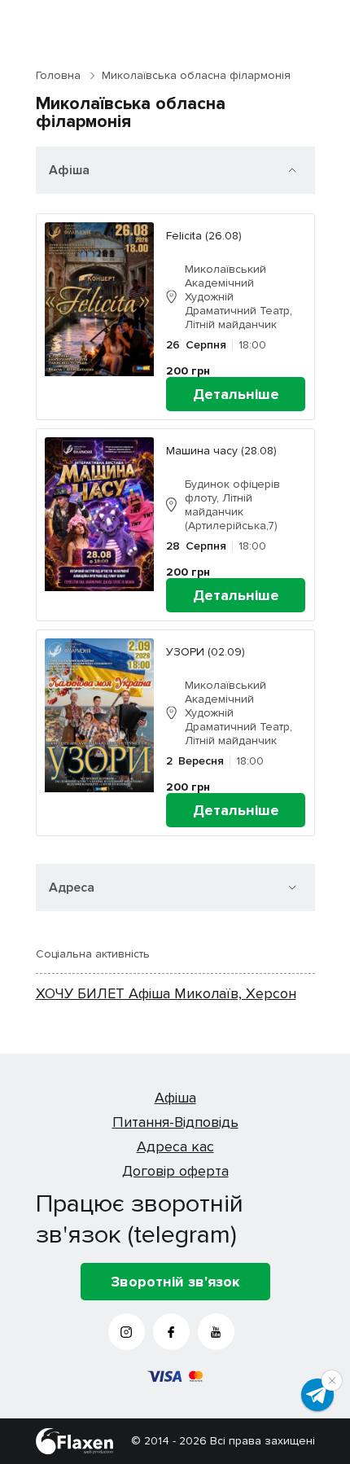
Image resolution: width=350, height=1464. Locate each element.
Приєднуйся (317, 1395)
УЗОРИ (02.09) (205, 652)
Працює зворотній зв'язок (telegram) (139, 1219)
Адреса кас (175, 1146)
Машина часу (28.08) (221, 451)
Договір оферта (175, 1171)
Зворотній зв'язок (175, 1282)
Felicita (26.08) (204, 236)
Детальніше (236, 394)
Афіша (175, 1098)
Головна (58, 75)
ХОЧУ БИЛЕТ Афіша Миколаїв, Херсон (166, 993)
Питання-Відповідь (175, 1122)
